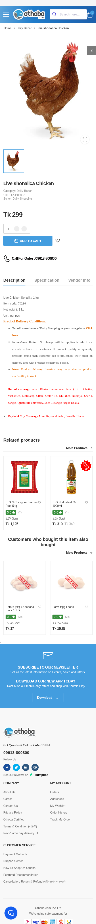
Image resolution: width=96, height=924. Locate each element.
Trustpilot (40, 775)
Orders (54, 792)
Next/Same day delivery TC (21, 833)
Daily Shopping (22, 198)
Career (7, 799)
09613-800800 (16, 753)
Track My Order (60, 819)
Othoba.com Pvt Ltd (48, 908)
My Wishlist (57, 805)
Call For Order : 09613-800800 (34, 258)
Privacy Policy (12, 812)
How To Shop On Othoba (19, 868)
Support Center (13, 861)
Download (45, 697)
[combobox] (68, 14)
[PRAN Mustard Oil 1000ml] (71, 477)
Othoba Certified (13, 819)
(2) (20, 512)
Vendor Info (79, 280)
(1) (67, 512)
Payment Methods (15, 854)
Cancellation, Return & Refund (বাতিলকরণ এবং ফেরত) (34, 881)
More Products (77, 448)
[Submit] (55, 14)
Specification (46, 280)
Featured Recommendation (20, 875)
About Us (9, 792)
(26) (20, 616)
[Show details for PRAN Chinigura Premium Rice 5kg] (25, 477)
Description (14, 280)
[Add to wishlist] (39, 502)
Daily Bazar (24, 190)
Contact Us (10, 805)
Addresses (57, 799)
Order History (58, 812)
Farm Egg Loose (63, 607)
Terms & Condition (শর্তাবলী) (20, 826)
